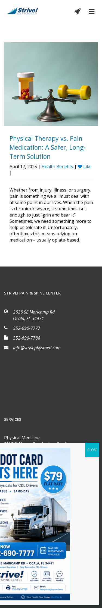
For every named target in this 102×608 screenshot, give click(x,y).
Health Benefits (57, 167)
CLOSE (92, 449)
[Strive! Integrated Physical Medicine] (23, 10)
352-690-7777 (26, 328)
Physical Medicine (22, 438)
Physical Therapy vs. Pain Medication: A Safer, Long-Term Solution (48, 147)
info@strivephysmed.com (37, 348)
